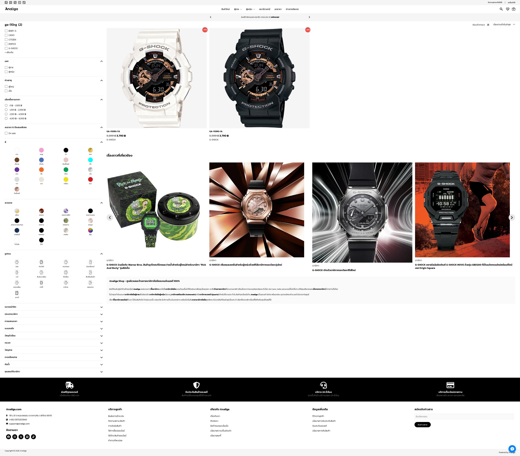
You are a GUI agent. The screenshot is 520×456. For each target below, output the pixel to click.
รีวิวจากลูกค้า (318, 416)
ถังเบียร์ (41, 266)
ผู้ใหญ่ (11, 86)
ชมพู (41, 154)
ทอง (90, 154)
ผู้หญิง (11, 71)
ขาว (17, 154)
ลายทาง (41, 225)
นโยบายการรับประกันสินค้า (324, 421)
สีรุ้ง (90, 234)
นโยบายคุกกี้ (215, 435)
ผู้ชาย (11, 67)
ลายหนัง (41, 234)
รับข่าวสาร (423, 424)
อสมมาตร (90, 287)
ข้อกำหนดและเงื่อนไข (219, 425)
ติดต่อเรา (214, 421)
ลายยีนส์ (17, 234)
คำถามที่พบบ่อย (115, 440)
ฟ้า (90, 164)
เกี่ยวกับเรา (215, 416)
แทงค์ (17, 297)
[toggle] (101, 61)
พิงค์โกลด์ (66, 164)
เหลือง (66, 183)
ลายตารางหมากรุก (17, 225)
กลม (17, 266)
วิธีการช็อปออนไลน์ (116, 430)
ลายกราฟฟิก (66, 215)
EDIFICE (12, 44)
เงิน (90, 174)
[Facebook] (6, 2)
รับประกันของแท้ (319, 425)
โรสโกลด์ (17, 193)
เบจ (41, 183)
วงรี (17, 277)
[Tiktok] (24, 2)
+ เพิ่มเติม (9, 52)
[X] (15, 2)
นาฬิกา (110, 260)
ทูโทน (17, 215)
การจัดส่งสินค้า (114, 425)
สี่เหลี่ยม (66, 277)
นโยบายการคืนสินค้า (321, 430)
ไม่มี (41, 244)
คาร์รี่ (41, 287)
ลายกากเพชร (90, 215)
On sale (12, 133)
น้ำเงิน (41, 164)
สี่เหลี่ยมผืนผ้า (90, 277)
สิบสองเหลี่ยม (41, 277)
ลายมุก (90, 225)
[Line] (19, 2)
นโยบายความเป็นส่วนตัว (220, 430)
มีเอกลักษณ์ (90, 266)
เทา (17, 183)
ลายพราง (66, 225)
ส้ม (41, 174)
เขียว (66, 174)
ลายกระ (41, 215)
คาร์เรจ (66, 287)
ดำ (66, 154)
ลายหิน (66, 234)
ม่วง (17, 174)
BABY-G (12, 30)
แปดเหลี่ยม (17, 287)
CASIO (11, 35)
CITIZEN (12, 39)
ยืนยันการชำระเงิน (116, 416)
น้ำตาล (17, 164)
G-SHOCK (13, 48)
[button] (495, 2)
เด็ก (10, 91)
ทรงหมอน (66, 266)
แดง (90, 183)
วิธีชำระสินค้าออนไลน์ (117, 435)
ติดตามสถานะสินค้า (116, 421)
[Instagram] (10, 2)
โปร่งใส (17, 244)
